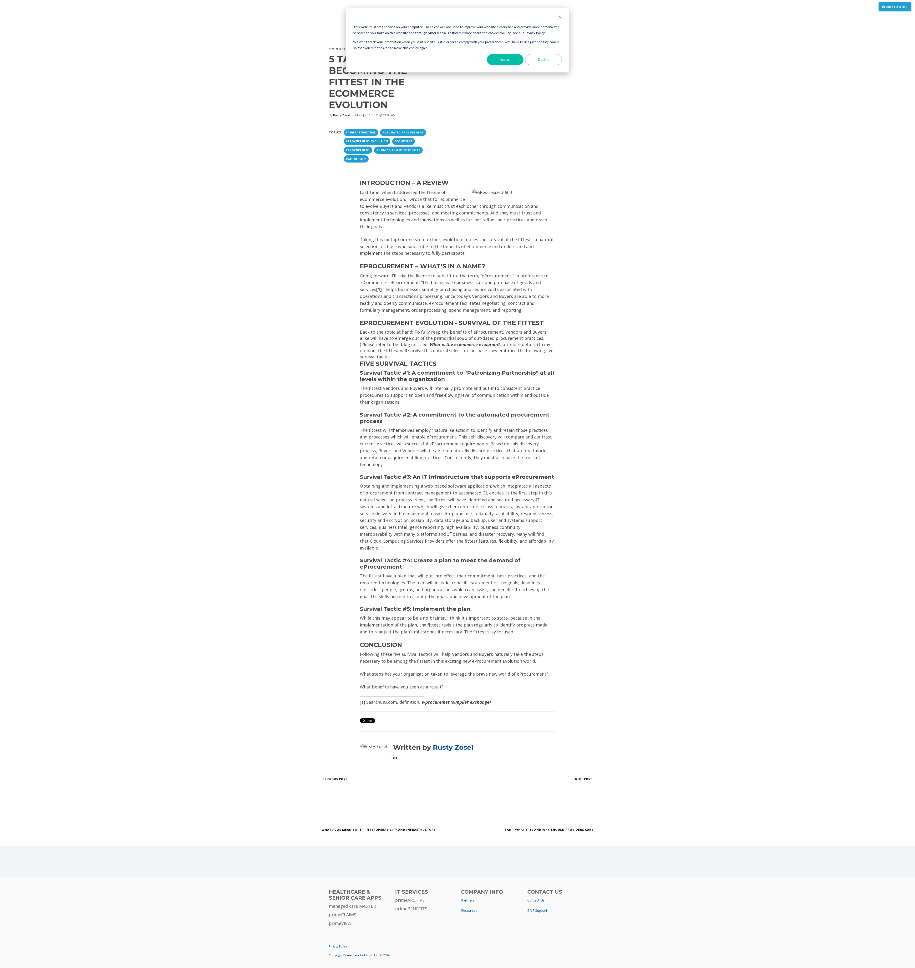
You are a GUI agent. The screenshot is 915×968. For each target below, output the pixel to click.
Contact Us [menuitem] (535, 900)
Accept (505, 59)
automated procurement (403, 132)
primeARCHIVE (410, 900)
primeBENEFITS (411, 909)
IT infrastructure (361, 132)
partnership (356, 159)
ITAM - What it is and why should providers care (548, 830)
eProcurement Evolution (367, 141)
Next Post (584, 779)
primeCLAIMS (342, 914)
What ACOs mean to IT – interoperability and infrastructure (379, 830)
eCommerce (403, 141)
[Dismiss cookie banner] (560, 18)
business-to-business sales (398, 150)
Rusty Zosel (341, 115)
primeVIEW (340, 923)
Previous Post (334, 779)
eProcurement (358, 150)
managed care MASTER (352, 906)
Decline (543, 59)
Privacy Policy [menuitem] (338, 946)
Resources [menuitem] (469, 910)
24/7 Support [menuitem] (537, 910)
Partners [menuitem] (467, 900)
